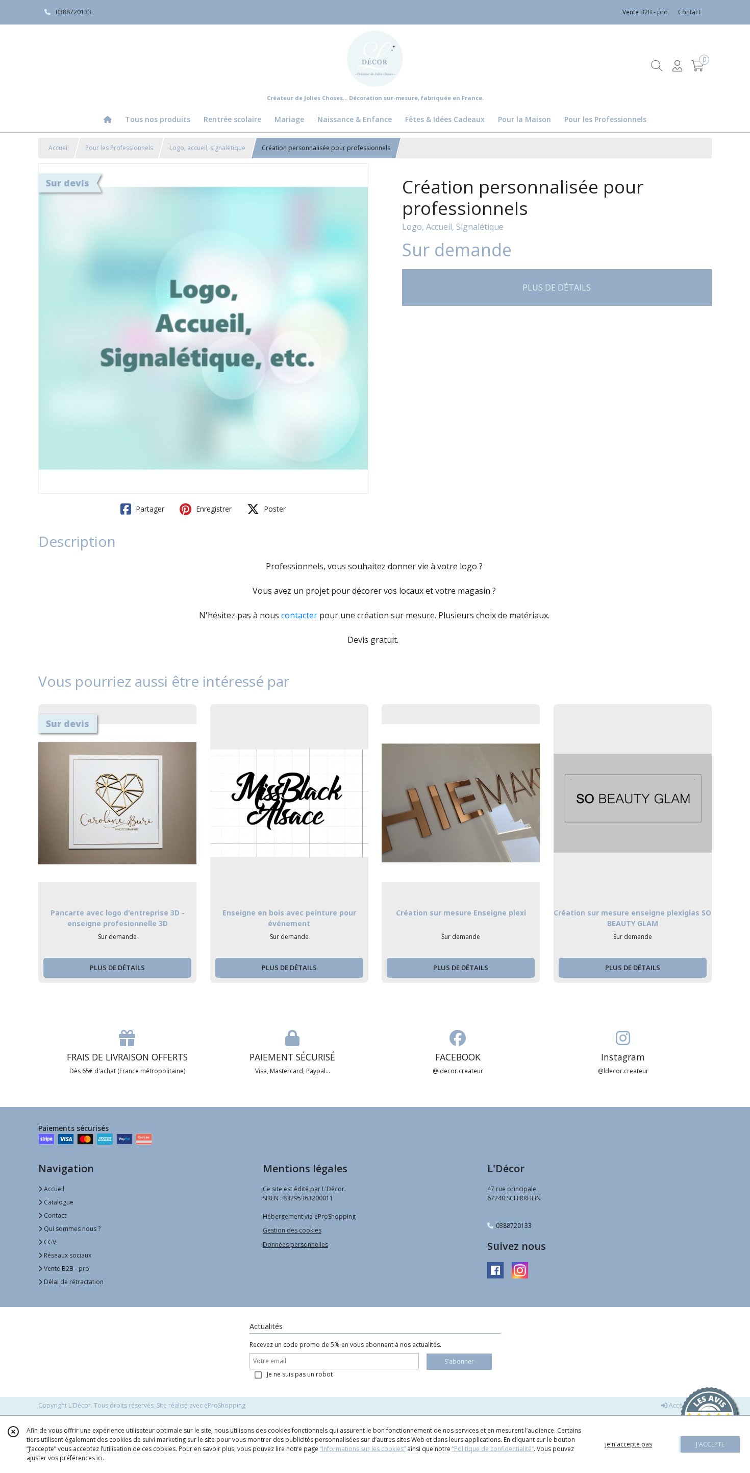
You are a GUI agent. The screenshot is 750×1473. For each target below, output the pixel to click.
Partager (149, 509)
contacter (299, 615)
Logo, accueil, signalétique (207, 147)
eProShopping (224, 1405)
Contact (689, 12)
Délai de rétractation (73, 1281)
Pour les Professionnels (119, 147)
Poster (274, 509)
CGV (49, 1242)
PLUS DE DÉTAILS (556, 287)
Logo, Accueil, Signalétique (453, 226)
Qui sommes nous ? (71, 1228)
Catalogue (57, 1202)
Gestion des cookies (292, 1230)
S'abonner (459, 1361)
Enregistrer (213, 509)
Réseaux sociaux (66, 1255)
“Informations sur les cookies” (363, 1448)
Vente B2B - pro (65, 1268)
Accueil (58, 147)
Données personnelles (295, 1244)
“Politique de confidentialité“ (493, 1448)
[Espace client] (677, 65)
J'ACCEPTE (710, 1444)
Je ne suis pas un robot (300, 1374)
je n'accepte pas (628, 1444)
